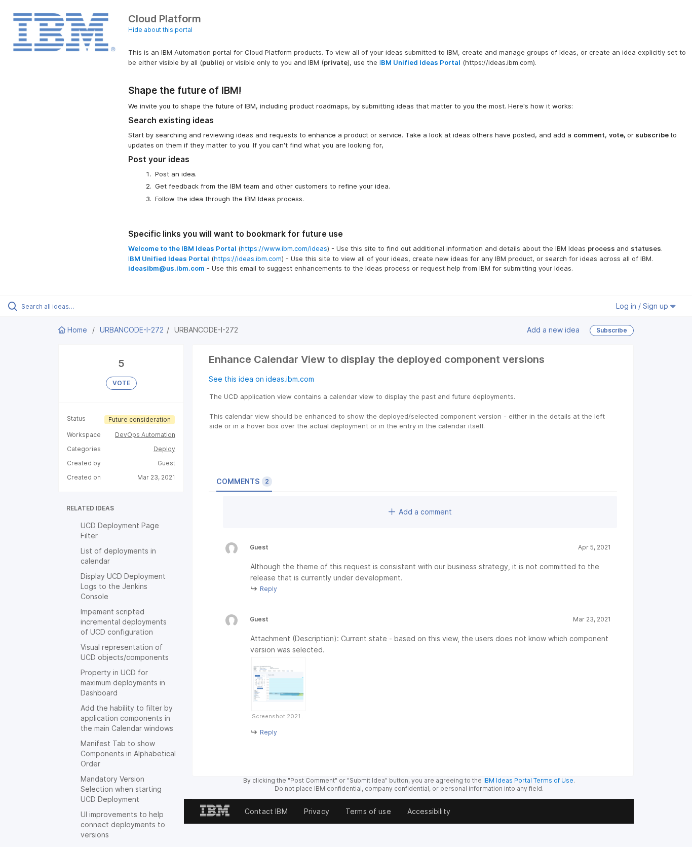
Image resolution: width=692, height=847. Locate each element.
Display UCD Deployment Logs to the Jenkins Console (123, 586)
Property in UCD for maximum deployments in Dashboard (123, 682)
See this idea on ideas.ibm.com (261, 379)
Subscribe (611, 330)
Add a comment (425, 511)
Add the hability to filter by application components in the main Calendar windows (127, 718)
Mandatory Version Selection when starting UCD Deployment (121, 789)
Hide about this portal (160, 29)
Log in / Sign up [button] (643, 306)
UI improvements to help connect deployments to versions (123, 824)
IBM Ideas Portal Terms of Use (528, 780)
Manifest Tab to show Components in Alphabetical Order (128, 753)
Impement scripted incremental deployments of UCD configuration (124, 621)
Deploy (164, 449)
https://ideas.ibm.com (248, 258)
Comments (242, 481)
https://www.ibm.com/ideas (284, 248)
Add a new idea (553, 329)
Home (77, 329)
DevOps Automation (145, 434)
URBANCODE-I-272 (132, 329)
